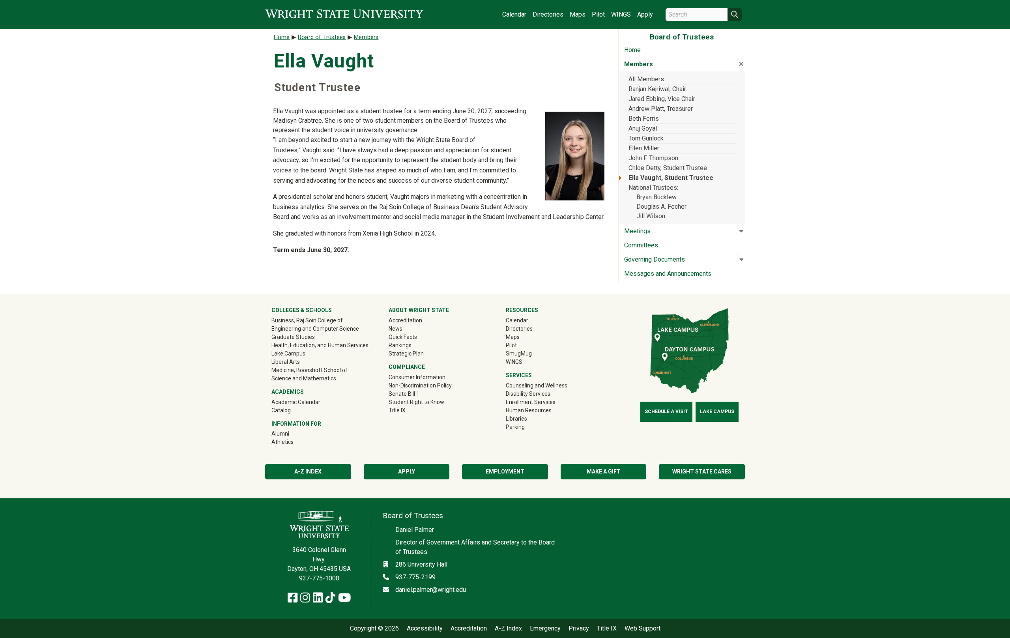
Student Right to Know (416, 402)
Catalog (281, 410)
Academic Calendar (295, 402)
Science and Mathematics (303, 378)
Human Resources (529, 410)
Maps (577, 14)
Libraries (516, 418)
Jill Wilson (650, 216)
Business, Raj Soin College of (307, 320)
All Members (646, 79)
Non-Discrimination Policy (420, 385)
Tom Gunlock (646, 138)
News (395, 329)
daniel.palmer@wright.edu (430, 589)
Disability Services (528, 394)
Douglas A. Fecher (661, 206)
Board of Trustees (322, 37)
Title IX (397, 410)
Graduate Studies (293, 337)
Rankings (400, 345)
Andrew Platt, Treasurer (660, 108)
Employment (505, 471)
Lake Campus (288, 353)
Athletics (293, 441)
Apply (645, 14)
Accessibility (425, 628)
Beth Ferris (643, 118)
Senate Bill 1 (404, 394)
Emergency (545, 628)
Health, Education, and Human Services (319, 345)
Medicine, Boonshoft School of (309, 370)
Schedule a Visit (666, 411)
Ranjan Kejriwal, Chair (657, 89)
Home (632, 50)
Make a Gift (604, 471)
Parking (515, 427)
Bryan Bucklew (656, 197)
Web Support (642, 628)
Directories (548, 14)
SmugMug (530, 353)
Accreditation (405, 320)
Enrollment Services (531, 402)
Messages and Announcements (667, 273)
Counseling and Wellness (536, 385)
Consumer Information (417, 377)
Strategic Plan (406, 353)
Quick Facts (403, 337)
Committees (641, 245)
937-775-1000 (319, 578)
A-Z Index (308, 471)
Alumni (291, 433)
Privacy (579, 628)
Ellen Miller (643, 148)
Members (366, 37)
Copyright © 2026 (374, 628)
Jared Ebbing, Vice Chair (661, 99)
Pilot (598, 14)
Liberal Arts (285, 362)
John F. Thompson (653, 158)
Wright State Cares (701, 471)
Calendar (514, 14)
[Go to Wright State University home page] (344, 14)
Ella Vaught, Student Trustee (670, 177)
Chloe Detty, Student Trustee (667, 168)
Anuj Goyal (642, 128)
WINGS (621, 14)
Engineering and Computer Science (315, 329)
